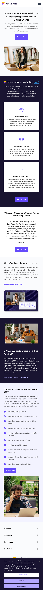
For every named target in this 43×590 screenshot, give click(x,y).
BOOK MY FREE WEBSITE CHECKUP (15, 377)
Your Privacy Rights (21, 575)
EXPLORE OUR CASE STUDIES (13, 284)
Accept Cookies (21, 586)
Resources (8, 542)
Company (8, 535)
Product (7, 528)
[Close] (40, 561)
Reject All (21, 580)
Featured (8, 549)
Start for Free (21, 37)
